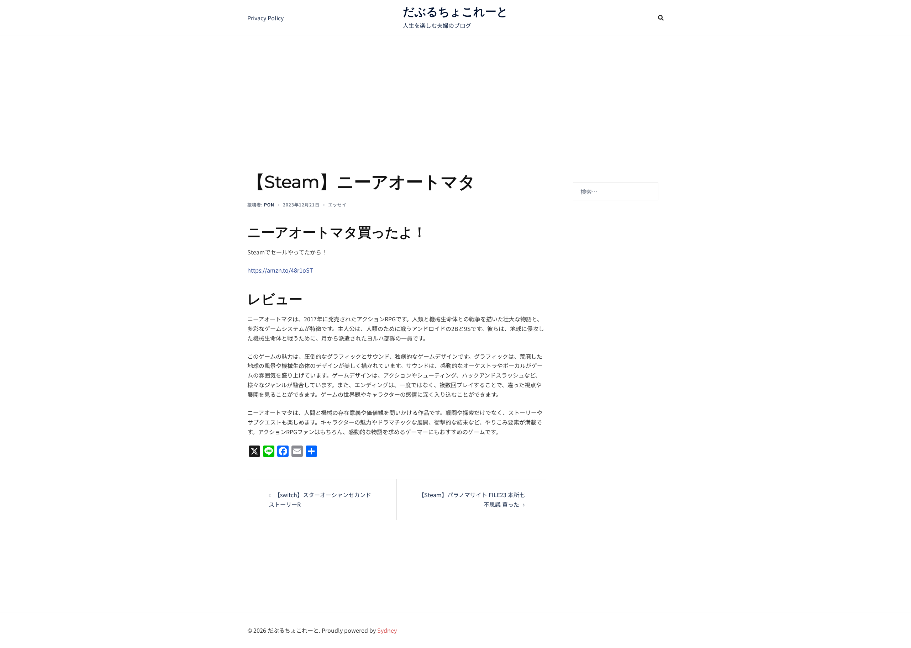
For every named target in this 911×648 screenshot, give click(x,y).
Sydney (387, 630)
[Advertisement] (455, 89)
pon (269, 204)
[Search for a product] (661, 18)
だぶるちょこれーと (455, 12)
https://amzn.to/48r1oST (280, 270)
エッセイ (337, 204)
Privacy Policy (265, 18)
